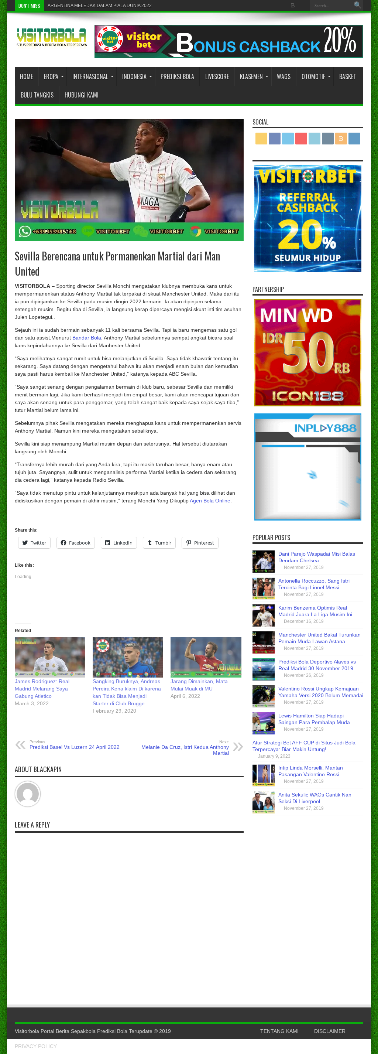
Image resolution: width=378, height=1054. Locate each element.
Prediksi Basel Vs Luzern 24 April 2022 (75, 745)
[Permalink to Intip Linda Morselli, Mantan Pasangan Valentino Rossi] (263, 785)
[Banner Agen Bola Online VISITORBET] (228, 56)
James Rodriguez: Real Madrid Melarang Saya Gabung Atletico (42, 688)
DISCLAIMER (330, 1031)
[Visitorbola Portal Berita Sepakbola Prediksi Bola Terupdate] (52, 43)
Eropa (51, 76)
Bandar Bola (86, 338)
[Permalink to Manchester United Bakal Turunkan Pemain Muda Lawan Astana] (263, 652)
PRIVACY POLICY (36, 1046)
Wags (284, 76)
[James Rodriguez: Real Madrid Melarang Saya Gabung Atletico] (50, 657)
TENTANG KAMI (279, 1031)
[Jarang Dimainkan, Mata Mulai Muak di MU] (206, 657)
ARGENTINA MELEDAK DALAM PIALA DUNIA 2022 (100, 5)
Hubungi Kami (82, 95)
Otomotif (313, 76)
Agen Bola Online (210, 501)
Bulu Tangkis (37, 95)
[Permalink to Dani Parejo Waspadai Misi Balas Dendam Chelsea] (263, 571)
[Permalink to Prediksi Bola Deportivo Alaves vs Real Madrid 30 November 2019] (263, 679)
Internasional (90, 76)
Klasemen (251, 76)
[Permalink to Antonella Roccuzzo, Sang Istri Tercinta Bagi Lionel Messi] (263, 598)
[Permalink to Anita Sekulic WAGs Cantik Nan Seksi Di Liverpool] (263, 812)
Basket (347, 76)
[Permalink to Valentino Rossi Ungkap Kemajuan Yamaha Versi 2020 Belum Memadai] (263, 706)
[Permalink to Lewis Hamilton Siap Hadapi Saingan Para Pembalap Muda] (263, 733)
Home (26, 76)
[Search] (357, 5)
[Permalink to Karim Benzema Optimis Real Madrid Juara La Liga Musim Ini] (263, 625)
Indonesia (134, 76)
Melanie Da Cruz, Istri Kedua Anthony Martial (185, 748)
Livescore (217, 76)
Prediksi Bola (177, 76)
